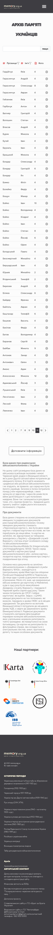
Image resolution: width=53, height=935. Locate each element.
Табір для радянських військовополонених (22, 851)
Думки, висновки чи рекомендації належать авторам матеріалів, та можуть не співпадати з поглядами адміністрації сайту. (23, 877)
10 (33, 430)
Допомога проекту (12, 899)
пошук (45, 49)
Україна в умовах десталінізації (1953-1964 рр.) (23, 817)
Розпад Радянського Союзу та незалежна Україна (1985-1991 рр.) (25, 830)
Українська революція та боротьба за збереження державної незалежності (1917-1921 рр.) (25, 782)
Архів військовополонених (16, 866)
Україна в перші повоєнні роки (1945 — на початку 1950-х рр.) (25, 811)
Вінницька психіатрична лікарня (17, 846)
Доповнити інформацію (26, 450)
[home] (15, 6)
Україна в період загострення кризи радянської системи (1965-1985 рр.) (24, 823)
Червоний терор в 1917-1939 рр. (17, 793)
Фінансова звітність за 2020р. (16, 884)
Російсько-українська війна (15, 836)
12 (41, 430)
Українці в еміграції (12, 841)
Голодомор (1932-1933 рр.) (15, 788)
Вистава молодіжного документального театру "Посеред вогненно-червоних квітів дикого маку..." (24, 891)
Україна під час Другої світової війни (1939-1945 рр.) (26, 798)
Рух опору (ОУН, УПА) (13, 802)
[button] (44, 6)
